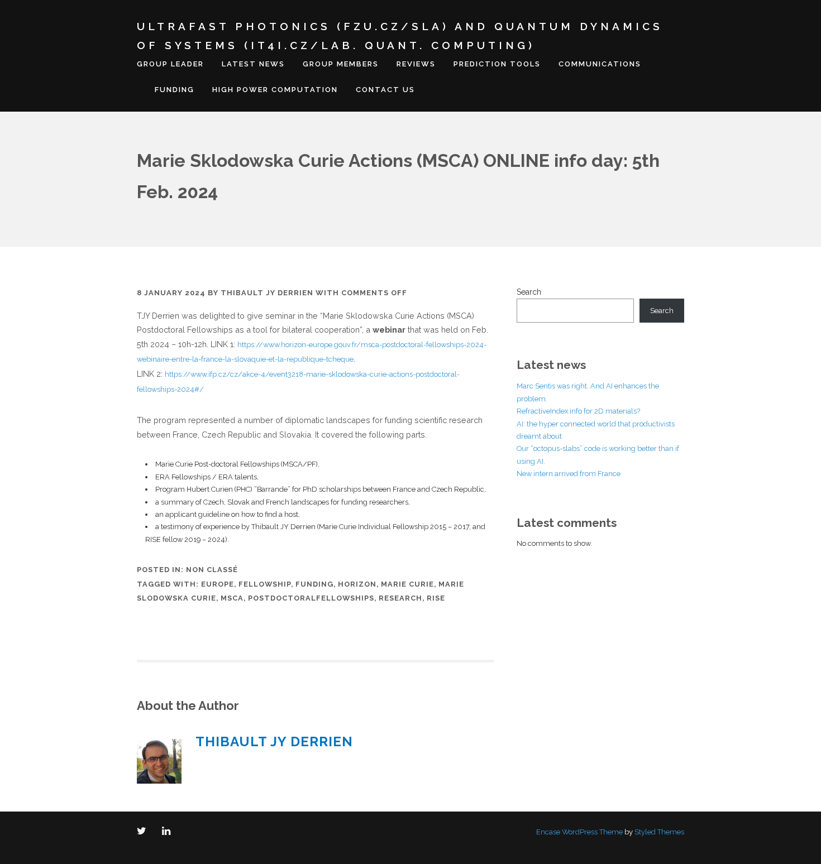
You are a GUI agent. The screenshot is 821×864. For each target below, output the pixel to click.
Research (400, 598)
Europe (217, 584)
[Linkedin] (168, 832)
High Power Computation (275, 89)
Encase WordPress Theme (579, 832)
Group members (341, 64)
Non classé (212, 569)
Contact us (385, 89)
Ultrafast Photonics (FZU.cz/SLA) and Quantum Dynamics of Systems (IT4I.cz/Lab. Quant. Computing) (400, 35)
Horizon (357, 584)
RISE (436, 598)
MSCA (232, 598)
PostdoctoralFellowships (311, 598)
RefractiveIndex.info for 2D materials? (578, 411)
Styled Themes (659, 832)
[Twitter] (144, 832)
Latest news (253, 64)
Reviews (416, 64)
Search (529, 291)
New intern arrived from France (568, 473)
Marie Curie (407, 584)
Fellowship (264, 584)
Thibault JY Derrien (267, 293)
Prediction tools (497, 64)
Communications (600, 64)
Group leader (170, 64)
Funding (174, 89)
